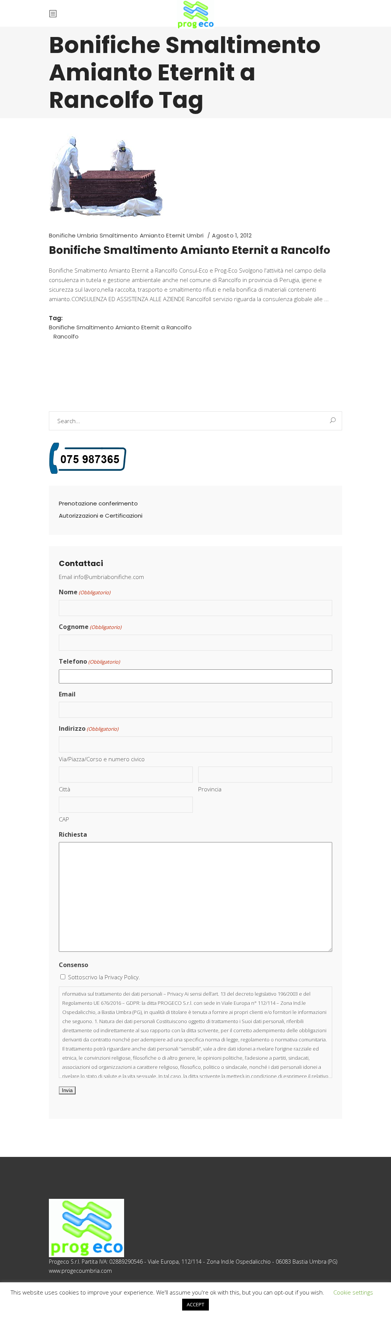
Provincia (209, 789)
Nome (84, 592)
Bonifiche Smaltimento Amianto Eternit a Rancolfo (189, 250)
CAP (64, 819)
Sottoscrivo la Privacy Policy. (104, 977)
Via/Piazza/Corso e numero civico (102, 759)
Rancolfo (66, 336)
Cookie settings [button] (353, 1292)
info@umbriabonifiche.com (109, 577)
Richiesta (73, 834)
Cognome (90, 626)
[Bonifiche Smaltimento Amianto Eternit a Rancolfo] (106, 176)
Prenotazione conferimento (98, 503)
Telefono (89, 661)
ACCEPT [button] (195, 1304)
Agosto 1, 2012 (232, 235)
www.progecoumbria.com (80, 1270)
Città (64, 789)
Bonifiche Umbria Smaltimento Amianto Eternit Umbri (126, 235)
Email (67, 694)
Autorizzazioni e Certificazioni (100, 516)
